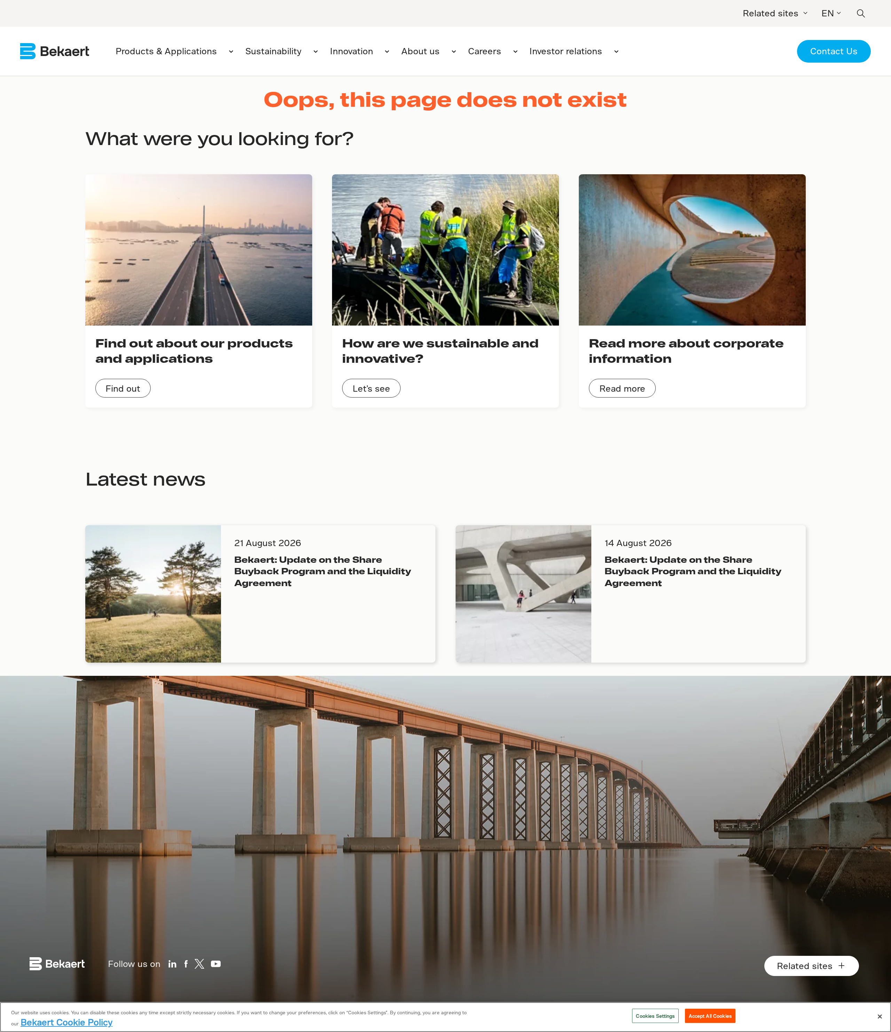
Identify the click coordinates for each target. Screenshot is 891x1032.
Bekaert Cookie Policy (66, 1022)
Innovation (351, 51)
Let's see (371, 388)
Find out (122, 388)
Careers (484, 51)
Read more (622, 388)
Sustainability (273, 51)
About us (420, 51)
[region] (445, 1017)
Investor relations (565, 51)
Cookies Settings (655, 1015)
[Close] (880, 1016)
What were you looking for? (219, 138)
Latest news (145, 478)
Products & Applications (166, 51)
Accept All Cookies (710, 1015)
